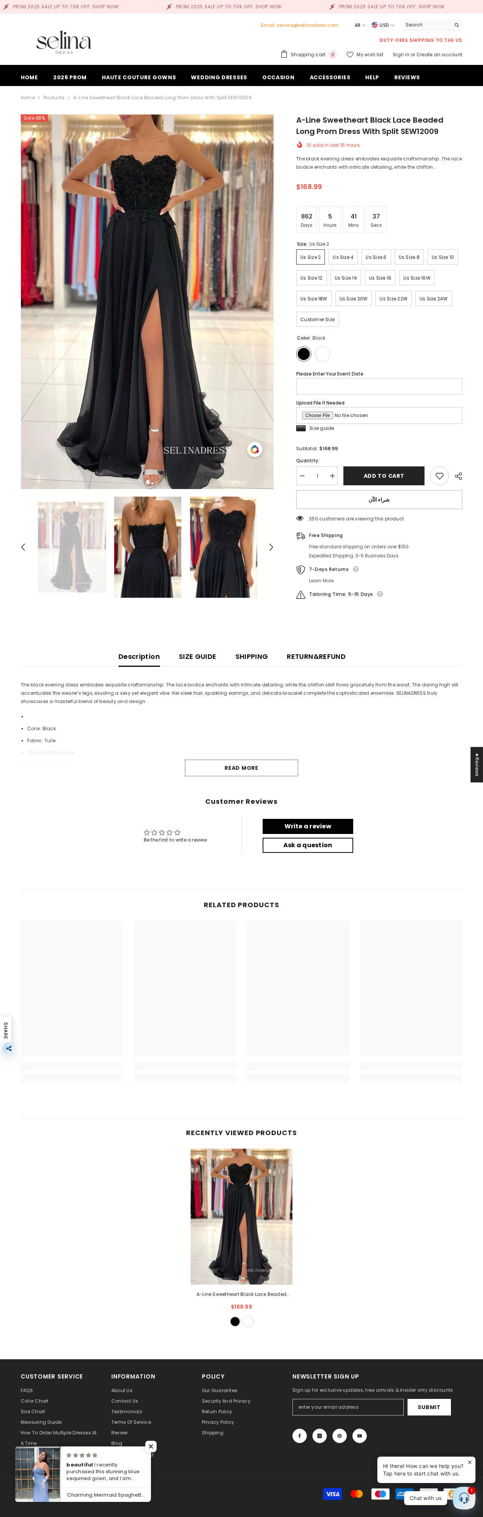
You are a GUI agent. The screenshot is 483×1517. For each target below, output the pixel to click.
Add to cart (384, 476)
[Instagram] (319, 1436)
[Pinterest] (339, 1436)
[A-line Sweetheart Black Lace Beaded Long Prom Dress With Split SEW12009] (241, 1217)
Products (54, 97)
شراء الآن (379, 499)
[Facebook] (299, 1436)
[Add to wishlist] (439, 475)
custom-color (248, 1321)
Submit (429, 1407)
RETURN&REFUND (316, 656)
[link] (72, 1066)
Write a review (308, 826)
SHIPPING (251, 656)
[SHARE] (455, 476)
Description (139, 656)
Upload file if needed (320, 403)
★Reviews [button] (477, 764)
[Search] (432, 25)
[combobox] (426, 25)
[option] (147, 301)
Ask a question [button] (307, 845)
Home (28, 97)
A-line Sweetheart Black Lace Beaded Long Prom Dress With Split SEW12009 (241, 1295)
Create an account (439, 54)
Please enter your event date (329, 374)
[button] (23, 547)
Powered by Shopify (94, 1494)
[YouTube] (359, 1436)
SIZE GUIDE (198, 656)
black (235, 1321)
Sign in (402, 54)
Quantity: (307, 460)
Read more (241, 768)
